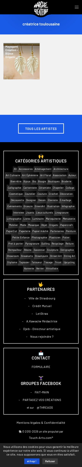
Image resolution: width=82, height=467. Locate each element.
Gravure (28, 206)
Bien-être (15, 181)
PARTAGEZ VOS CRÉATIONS (42, 400)
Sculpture (52, 250)
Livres (26, 218)
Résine (28, 250)
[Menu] (76, 7)
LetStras (42, 313)
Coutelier (30, 193)
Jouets (30, 212)
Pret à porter (15, 243)
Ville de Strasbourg (42, 298)
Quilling (45, 243)
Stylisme (12, 262)
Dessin (42, 200)
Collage (70, 187)
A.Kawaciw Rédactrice (42, 321)
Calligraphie (14, 187)
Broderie (67, 181)
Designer (31, 200)
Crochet (53, 193)
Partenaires (57, 231)
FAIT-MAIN (42, 392)
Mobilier (13, 225)
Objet (44, 225)
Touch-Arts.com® (41, 437)
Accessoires (26, 169)
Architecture (61, 169)
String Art (69, 256)
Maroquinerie (53, 218)
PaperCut (11, 231)
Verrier (40, 268)
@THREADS (45, 407)
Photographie (39, 237)
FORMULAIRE (41, 366)
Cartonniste (30, 187)
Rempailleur (15, 250)
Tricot (58, 262)
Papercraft (66, 225)
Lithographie (14, 218)
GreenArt (40, 206)
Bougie (42, 181)
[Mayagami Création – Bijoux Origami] (21, 61)
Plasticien (54, 237)
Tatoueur (37, 262)
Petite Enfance (21, 237)
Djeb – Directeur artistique (41, 329)
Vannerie (29, 268)
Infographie (68, 206)
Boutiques (53, 181)
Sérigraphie (67, 250)
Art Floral (45, 175)
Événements (14, 206)
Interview (18, 212)
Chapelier (58, 187)
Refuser (50, 461)
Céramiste (45, 187)
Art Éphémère (30, 175)
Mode (23, 225)
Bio (34, 181)
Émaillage (65, 200)
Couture (42, 193)
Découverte (17, 200)
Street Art (56, 256)
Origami (53, 225)
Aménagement (43, 169)
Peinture (71, 231)
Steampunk (41, 256)
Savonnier (39, 250)
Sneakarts (27, 256)
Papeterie (24, 231)
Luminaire (38, 218)
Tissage (48, 262)
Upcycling (69, 262)
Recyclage (58, 243)
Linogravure (62, 212)
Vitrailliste (52, 268)
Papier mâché (40, 231)
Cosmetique (16, 193)
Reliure (70, 243)
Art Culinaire (13, 175)
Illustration (53, 206)
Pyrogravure (32, 243)
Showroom (13, 256)
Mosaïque (33, 225)
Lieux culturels (44, 212)
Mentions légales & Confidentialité (41, 422)
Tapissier (24, 262)
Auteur (72, 175)
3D (15, 169)
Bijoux (26, 181)
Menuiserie (69, 218)
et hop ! (32, 461)
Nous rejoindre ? (41, 336)
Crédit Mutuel (41, 306)
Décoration (66, 193)
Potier (66, 237)
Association (59, 175)
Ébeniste (53, 200)
